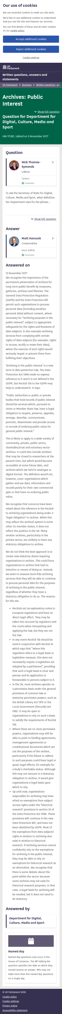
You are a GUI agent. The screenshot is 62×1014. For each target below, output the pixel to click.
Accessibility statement (14, 1010)
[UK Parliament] (11, 67)
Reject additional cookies (31, 49)
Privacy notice (9, 1005)
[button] (47, 112)
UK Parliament (10, 85)
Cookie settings (31, 57)
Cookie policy (9, 996)
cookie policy (17, 30)
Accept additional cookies (31, 39)
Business (27, 85)
